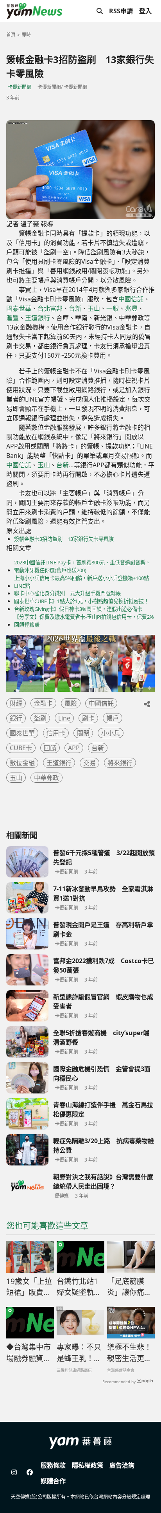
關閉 (83, 733)
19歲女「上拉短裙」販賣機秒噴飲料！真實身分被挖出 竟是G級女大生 (30, 1287)
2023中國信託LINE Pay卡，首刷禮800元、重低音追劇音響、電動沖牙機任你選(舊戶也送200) (82, 566)
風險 (70, 703)
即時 (26, 34)
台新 (75, 308)
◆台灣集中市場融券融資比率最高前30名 (29, 1353)
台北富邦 (50, 308)
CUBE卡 (21, 748)
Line (64, 718)
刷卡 (88, 718)
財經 (16, 703)
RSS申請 (121, 11)
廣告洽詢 (121, 1465)
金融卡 (43, 703)
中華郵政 (46, 777)
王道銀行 (37, 317)
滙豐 (12, 317)
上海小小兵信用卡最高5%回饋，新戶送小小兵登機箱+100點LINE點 (81, 582)
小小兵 (110, 733)
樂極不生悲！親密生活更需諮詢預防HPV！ (129, 1353)
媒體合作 (53, 1481)
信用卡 (56, 733)
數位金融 (22, 762)
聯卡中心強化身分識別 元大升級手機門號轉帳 (67, 593)
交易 (89, 762)
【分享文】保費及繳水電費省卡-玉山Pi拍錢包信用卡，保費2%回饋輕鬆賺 (84, 620)
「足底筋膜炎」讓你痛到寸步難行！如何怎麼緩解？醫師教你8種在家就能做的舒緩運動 (129, 1287)
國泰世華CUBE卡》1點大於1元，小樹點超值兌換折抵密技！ (81, 601)
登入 (145, 11)
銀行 (16, 718)
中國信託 (130, 299)
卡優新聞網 (19, 87)
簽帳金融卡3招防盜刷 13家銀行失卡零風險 (64, 538)
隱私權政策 (87, 1465)
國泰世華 (18, 308)
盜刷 (40, 718)
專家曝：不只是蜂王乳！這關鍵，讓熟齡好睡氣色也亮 (79, 1353)
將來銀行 (119, 762)
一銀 (112, 308)
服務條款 (53, 1465)
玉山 (94, 308)
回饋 (50, 748)
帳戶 (112, 718)
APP (74, 748)
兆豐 (131, 308)
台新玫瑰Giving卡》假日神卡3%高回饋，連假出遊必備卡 (78, 608)
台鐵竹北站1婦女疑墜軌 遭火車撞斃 (79, 1287)
